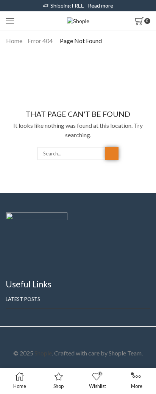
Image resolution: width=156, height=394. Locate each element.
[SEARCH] (111, 153)
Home (14, 40)
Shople (43, 353)
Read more (100, 5)
